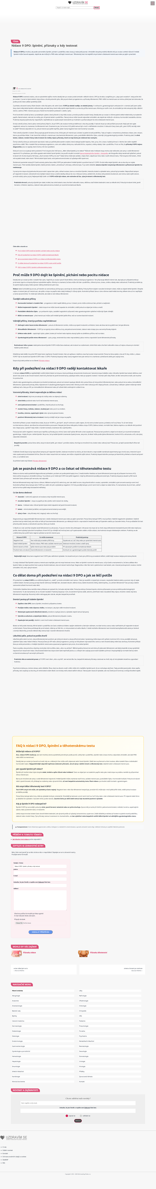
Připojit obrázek (19, 919)
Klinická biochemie (18, 1082)
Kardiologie (16, 1077)
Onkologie (82, 1006)
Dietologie (15, 1036)
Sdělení (16, 888)
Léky (80, 991)
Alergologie (16, 996)
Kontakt (82, 1082)
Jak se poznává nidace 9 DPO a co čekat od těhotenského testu (39, 259)
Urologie (82, 1061)
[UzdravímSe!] (78, 5)
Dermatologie (17, 1026)
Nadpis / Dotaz (18, 863)
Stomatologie (83, 1056)
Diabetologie (16, 1031)
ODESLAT (78, 1120)
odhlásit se (86, 1116)
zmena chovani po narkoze (133, 968)
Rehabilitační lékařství (86, 1041)
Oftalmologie (83, 1001)
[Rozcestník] (153, 3)
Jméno (16, 869)
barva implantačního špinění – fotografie (94, 153)
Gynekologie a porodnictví (21, 1051)
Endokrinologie (17, 1041)
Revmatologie (84, 1046)
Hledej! (97, 7)
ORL (80, 1016)
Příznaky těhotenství (39, 461)
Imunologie (16, 1066)
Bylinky (14, 1016)
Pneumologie (83, 1026)
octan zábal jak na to (21, 968)
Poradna (82, 1031)
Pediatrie (82, 1021)
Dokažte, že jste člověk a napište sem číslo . (32, 882)
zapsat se (71, 1116)
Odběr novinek (8, 1150)
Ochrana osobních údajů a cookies (14, 1157)
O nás (4, 1147)
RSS (4, 1163)
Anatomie (15, 1001)
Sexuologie (83, 1051)
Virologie (82, 1066)
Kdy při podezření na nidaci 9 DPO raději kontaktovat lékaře (38, 255)
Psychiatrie (83, 1036)
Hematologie (16, 1056)
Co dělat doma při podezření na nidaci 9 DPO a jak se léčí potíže (39, 263)
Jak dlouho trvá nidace (21, 839)
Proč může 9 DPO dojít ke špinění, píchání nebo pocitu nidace (39, 251)
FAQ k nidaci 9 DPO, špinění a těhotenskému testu (35, 267)
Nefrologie (82, 996)
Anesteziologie (17, 1006)
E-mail (16, 876)
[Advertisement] (54, 23)
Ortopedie (82, 1011)
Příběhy (81, 1071)
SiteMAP (5, 1160)
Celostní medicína (18, 1021)
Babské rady (16, 1011)
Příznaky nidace (44, 361)
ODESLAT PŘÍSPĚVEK (40, 932)
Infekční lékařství (18, 1071)
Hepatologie (16, 1061)
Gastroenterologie (18, 1046)
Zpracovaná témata (85, 1077)
